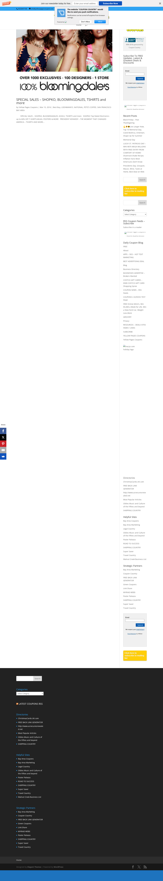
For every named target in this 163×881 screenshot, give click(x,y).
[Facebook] (3, 431)
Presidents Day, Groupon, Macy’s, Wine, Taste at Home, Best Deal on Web (134, 169)
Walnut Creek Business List (134, 559)
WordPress (58, 867)
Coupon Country (130, 573)
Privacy (126, 321)
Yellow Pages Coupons (28, 107)
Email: (127, 71)
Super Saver (128, 551)
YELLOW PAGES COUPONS (134, 335)
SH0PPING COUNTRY (132, 510)
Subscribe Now (110, 3)
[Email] (3, 450)
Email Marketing (132, 87)
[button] (81, 3)
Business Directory (131, 269)
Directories (129, 477)
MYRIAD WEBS (129, 592)
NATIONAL (78, 107)
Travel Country (129, 555)
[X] (3, 437)
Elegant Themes (34, 867)
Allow (100, 22)
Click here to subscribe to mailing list (134, 191)
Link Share (127, 588)
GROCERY (127, 317)
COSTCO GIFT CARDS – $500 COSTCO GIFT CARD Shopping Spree (133, 283)
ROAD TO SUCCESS (131, 543)
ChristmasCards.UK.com (133, 482)
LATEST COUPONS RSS (31, 703)
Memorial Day (129, 140)
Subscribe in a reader (132, 227)
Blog (125, 265)
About (125, 250)
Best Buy (56, 107)
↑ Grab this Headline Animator (135, 109)
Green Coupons (130, 584)
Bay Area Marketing (131, 525)
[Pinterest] (3, 444)
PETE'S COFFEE (90, 107)
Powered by (61, 22)
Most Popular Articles (132, 499)
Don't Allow (85, 22)
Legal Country (129, 529)
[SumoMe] (3, 456)
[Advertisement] (133, 394)
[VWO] (67, 22)
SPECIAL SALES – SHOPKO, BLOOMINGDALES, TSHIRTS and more (61, 101)
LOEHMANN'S (67, 107)
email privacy (140, 83)
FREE (125, 246)
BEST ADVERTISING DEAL (133, 261)
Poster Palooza (129, 539)
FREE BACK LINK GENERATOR (30, 722)
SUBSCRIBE (128, 332)
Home (78, 25)
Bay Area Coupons (131, 521)
